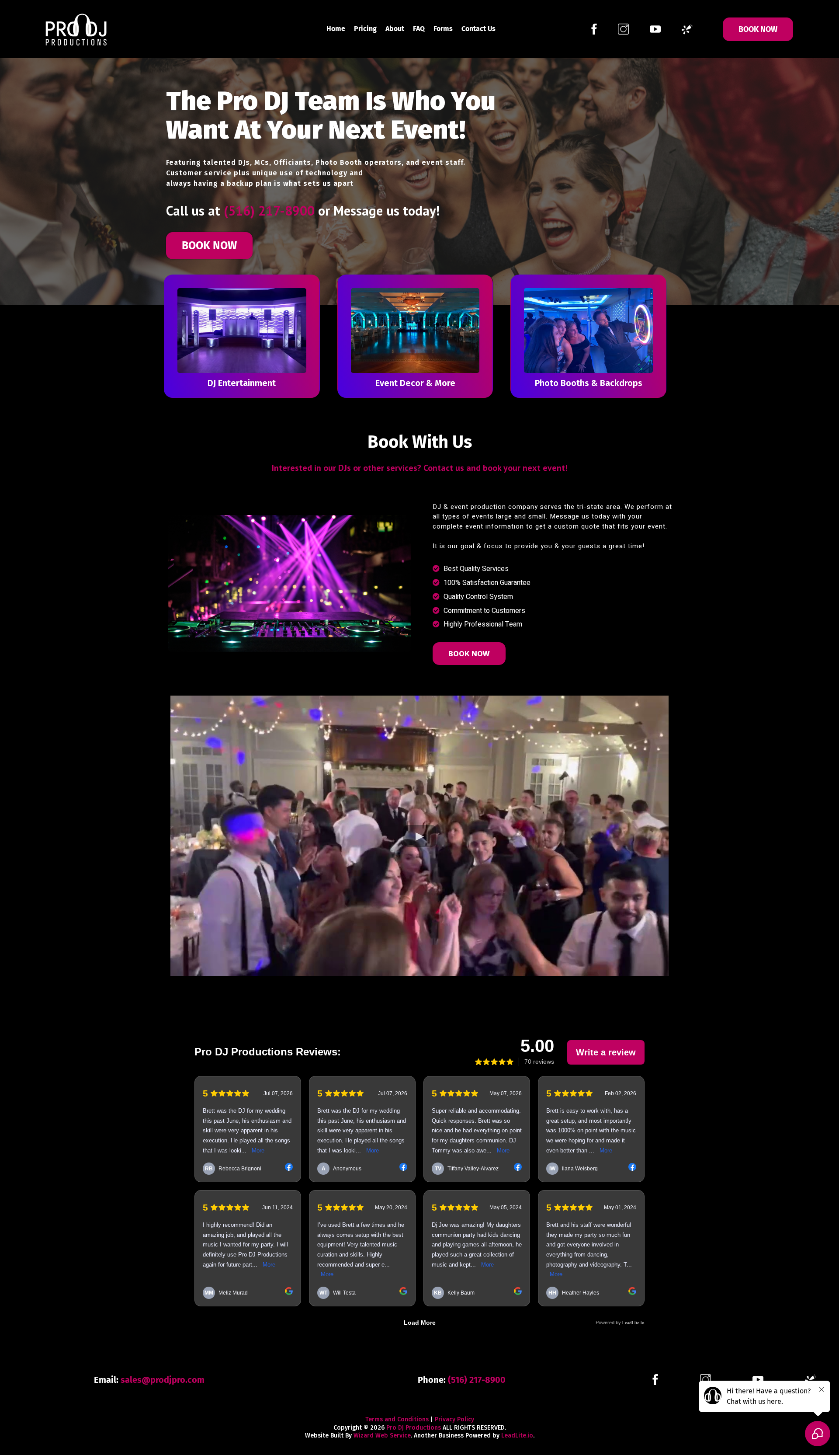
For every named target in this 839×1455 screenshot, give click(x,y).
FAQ (419, 28)
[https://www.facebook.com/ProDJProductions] (594, 28)
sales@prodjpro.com (163, 1380)
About (394, 28)
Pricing (365, 28)
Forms (443, 28)
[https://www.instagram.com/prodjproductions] (623, 28)
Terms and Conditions (397, 1419)
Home (335, 28)
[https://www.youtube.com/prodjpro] (655, 28)
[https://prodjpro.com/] (76, 28)
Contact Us (478, 28)
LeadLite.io (517, 1435)
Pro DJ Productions (413, 1427)
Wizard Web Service (382, 1435)
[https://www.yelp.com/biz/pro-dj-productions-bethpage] (687, 28)
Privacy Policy (454, 1419)
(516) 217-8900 (269, 210)
